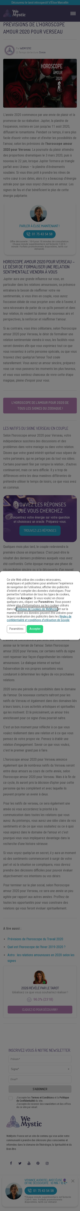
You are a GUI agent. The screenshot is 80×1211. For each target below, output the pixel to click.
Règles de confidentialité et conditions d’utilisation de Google (39, 618)
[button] (16, 629)
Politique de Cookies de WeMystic (37, 609)
